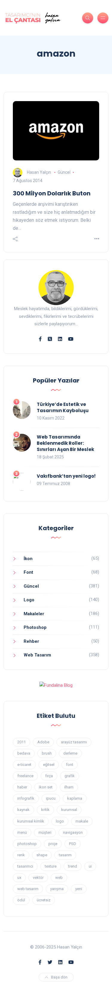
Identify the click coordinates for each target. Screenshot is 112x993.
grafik (70, 776)
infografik (25, 798)
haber (22, 787)
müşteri (45, 832)
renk (21, 855)
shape (41, 855)
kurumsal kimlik (30, 821)
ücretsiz (43, 900)
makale (82, 821)
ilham (68, 787)
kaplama (74, 798)
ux (19, 877)
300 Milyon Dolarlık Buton (51, 193)
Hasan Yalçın (39, 172)
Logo (29, 600)
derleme (70, 753)
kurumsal (69, 809)
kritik (45, 809)
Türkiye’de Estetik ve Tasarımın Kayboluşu (63, 407)
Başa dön (59, 977)
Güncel (64, 172)
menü (22, 832)
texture (50, 866)
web (59, 877)
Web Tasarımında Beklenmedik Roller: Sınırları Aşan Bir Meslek (65, 443)
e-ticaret (24, 764)
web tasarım (28, 889)
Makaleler (34, 613)
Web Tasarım (37, 655)
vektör (38, 877)
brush (47, 753)
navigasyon (73, 832)
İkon (28, 558)
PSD (72, 843)
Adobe (43, 742)
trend (72, 866)
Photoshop (35, 627)
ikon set (46, 787)
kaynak (23, 809)
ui (90, 866)
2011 (21, 742)
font (69, 764)
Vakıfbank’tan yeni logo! (66, 476)
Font (28, 572)
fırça (49, 776)
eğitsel (48, 764)
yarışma (57, 889)
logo (60, 821)
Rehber (31, 641)
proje (52, 843)
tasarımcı (25, 866)
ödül (21, 900)
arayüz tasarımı (74, 742)
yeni (78, 889)
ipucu (51, 798)
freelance (25, 776)
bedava (23, 753)
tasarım (65, 855)
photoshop (27, 843)
